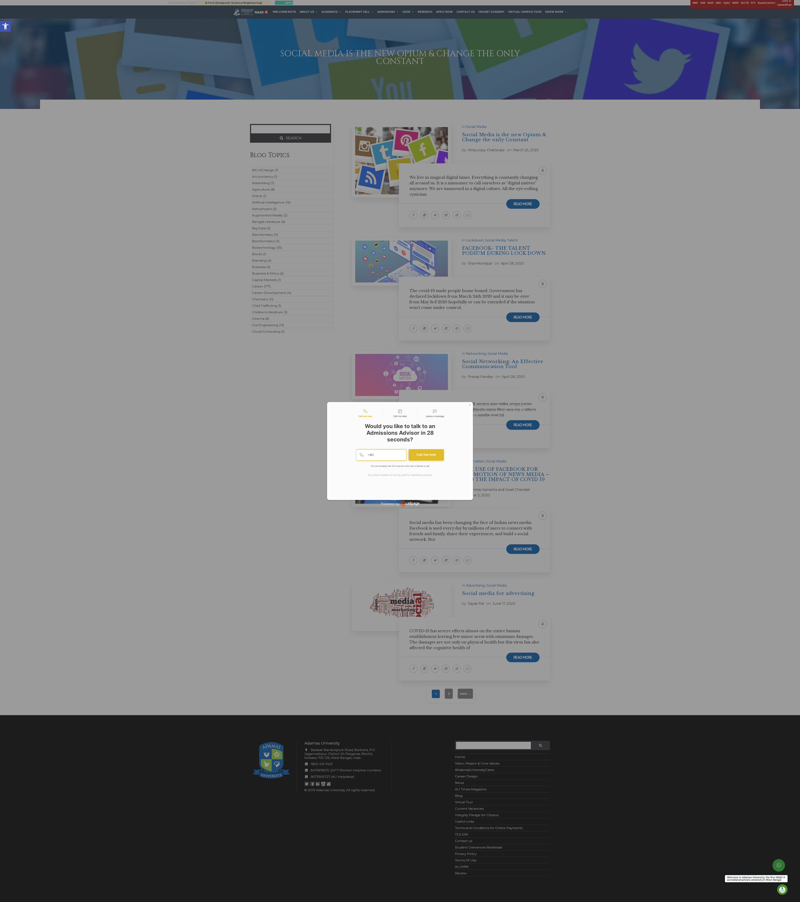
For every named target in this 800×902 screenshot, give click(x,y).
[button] (5, 26)
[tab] (365, 413)
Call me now (426, 454)
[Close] (470, 405)
